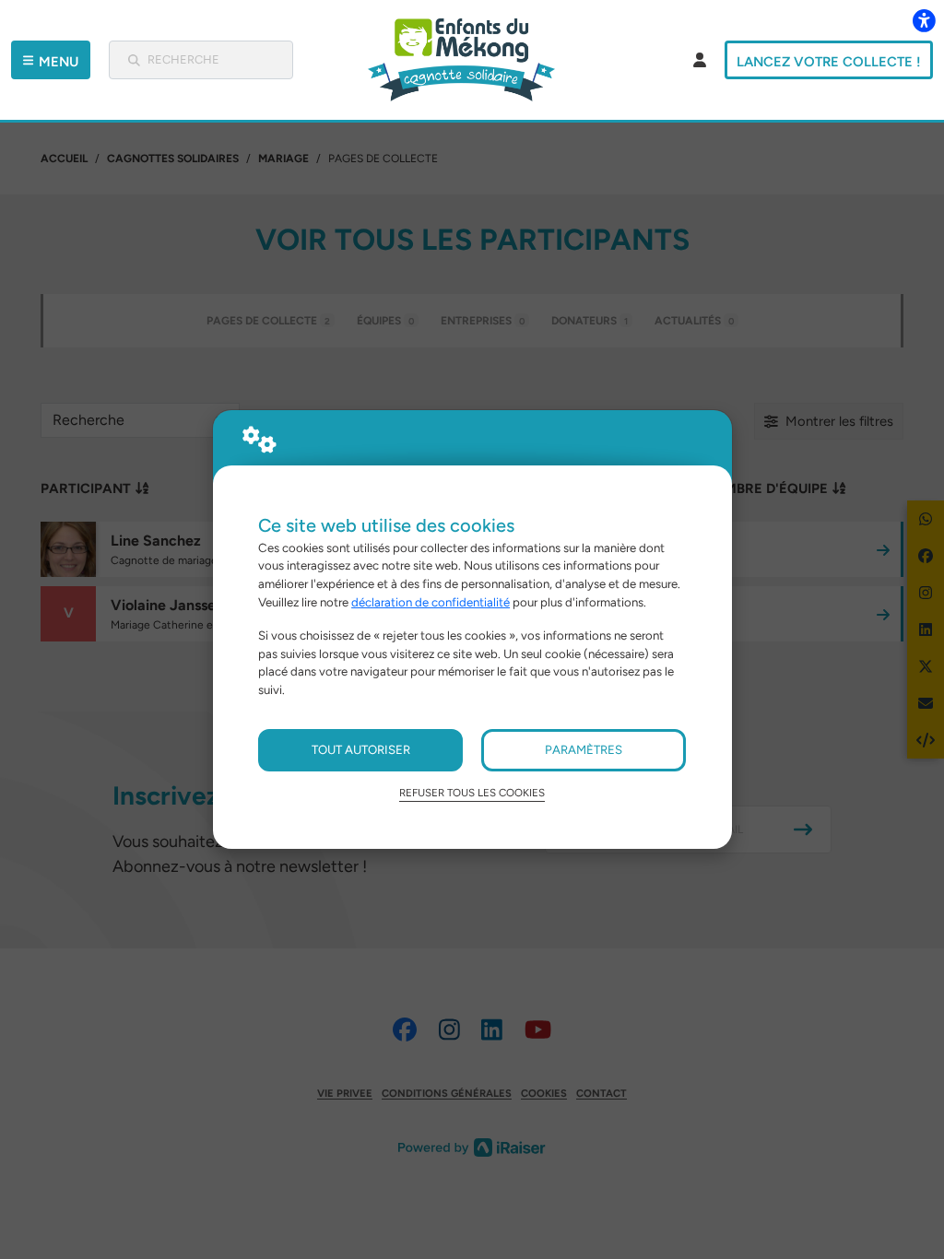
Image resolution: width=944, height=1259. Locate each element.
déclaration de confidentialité (430, 601)
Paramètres (583, 749)
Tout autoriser (361, 749)
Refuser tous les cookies (472, 792)
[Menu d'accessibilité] (924, 20)
